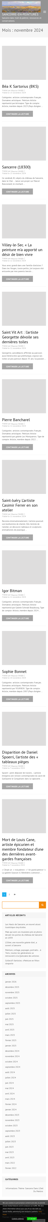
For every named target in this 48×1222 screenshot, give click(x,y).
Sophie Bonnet (14, 671)
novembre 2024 (12, 1056)
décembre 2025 (12, 987)
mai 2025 (9, 1024)
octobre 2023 (11, 1125)
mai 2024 (9, 1088)
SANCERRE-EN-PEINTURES (20, 14)
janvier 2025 (10, 1045)
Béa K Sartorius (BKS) (20, 86)
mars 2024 (10, 1099)
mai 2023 (9, 1152)
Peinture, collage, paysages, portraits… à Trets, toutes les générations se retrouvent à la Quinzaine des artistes (23, 953)
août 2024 (10, 1072)
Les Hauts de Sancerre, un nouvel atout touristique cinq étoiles (23, 926)
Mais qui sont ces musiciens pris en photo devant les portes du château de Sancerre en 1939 (23, 935)
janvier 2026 (10, 981)
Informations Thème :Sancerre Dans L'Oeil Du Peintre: (24, 1190)
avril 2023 (9, 1157)
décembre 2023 (12, 1114)
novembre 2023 (12, 1120)
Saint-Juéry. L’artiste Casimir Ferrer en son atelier (20, 505)
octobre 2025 (11, 997)
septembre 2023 (12, 1130)
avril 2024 (9, 1093)
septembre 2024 (12, 1067)
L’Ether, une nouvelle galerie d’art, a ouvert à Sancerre (21, 944)
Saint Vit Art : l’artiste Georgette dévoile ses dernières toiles (20, 337)
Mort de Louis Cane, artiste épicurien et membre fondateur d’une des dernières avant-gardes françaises (22, 849)
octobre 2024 (11, 1061)
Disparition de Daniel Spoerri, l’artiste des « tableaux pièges (20, 756)
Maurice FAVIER (17, 90)
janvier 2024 (10, 1109)
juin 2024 (9, 1083)
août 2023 (10, 1136)
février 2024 (10, 1104)
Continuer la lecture (17, 114)
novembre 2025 (12, 992)
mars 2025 (10, 1035)
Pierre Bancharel (16, 419)
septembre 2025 (12, 1003)
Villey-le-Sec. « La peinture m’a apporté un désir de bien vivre (22, 249)
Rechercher (42, 905)
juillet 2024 (10, 1077)
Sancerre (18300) (16, 166)
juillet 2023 (10, 1141)
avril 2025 (9, 1029)
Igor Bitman (12, 590)
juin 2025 (9, 1019)
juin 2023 (9, 1146)
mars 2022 (10, 1162)
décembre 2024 (12, 1051)
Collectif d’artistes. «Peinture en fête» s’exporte (22, 962)
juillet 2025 (10, 1013)
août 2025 (10, 1008)
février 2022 (10, 1168)
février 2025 (10, 1040)
